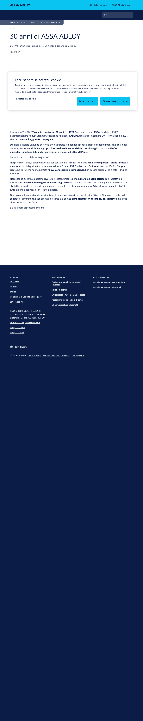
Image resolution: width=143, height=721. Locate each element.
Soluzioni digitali (59, 289)
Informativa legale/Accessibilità (25, 322)
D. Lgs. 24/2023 (17, 332)
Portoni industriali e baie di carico (68, 300)
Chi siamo (14, 281)
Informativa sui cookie (57, 92)
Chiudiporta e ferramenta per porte (68, 294)
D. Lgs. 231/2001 (17, 327)
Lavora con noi (17, 301)
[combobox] (117, 15)
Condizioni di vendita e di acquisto (26, 296)
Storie (13, 291)
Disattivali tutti (87, 101)
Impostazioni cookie (25, 98)
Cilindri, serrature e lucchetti (65, 305)
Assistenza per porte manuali (107, 287)
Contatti (14, 286)
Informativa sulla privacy (79, 92)
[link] (14, 22)
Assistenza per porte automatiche (109, 282)
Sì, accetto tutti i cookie (115, 101)
